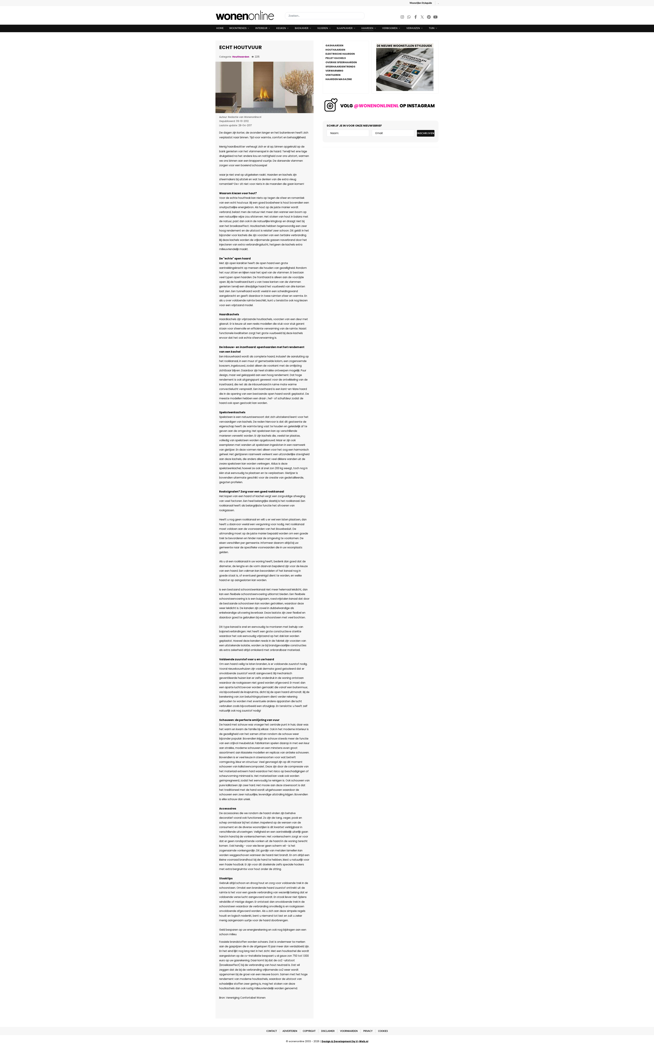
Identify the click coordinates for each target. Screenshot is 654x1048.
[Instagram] (402, 17)
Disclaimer (327, 1031)
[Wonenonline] (245, 15)
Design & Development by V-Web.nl (345, 1041)
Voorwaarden (349, 1031)
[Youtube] (435, 17)
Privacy (367, 1031)
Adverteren (290, 1031)
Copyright (309, 1031)
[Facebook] (415, 17)
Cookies (383, 1031)
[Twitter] (422, 17)
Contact (271, 1031)
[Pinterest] (429, 17)
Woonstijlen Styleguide (421, 3)
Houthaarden (240, 56)
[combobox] (324, 15)
